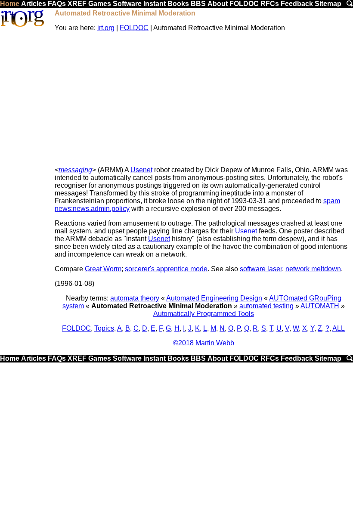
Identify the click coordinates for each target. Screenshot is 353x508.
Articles (33, 3)
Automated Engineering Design (214, 298)
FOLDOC (244, 3)
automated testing (266, 306)
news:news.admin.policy (92, 208)
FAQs (57, 3)
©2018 (183, 343)
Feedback (297, 3)
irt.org (106, 27)
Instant (154, 3)
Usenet (141, 169)
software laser (261, 269)
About (217, 3)
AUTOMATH (319, 306)
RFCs (269, 3)
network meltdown (313, 269)
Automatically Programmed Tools (203, 313)
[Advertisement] (203, 99)
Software (127, 3)
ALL (338, 328)
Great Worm (103, 269)
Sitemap (328, 3)
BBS (198, 3)
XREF (77, 3)
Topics (104, 328)
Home (9, 3)
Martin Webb (214, 343)
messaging (75, 169)
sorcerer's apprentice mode (166, 269)
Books (178, 3)
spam (331, 200)
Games (99, 3)
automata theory (134, 298)
